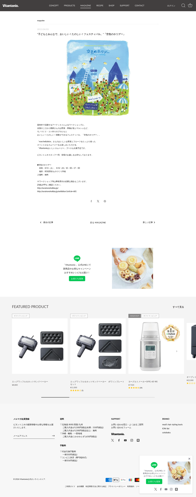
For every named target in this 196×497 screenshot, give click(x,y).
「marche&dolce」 (45, 141)
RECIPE (99, 5)
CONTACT (139, 5)
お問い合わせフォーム (121, 427)
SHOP (111, 5)
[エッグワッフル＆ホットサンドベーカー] (40, 346)
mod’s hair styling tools (172, 424)
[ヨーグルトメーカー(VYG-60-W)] (156, 346)
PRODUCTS (69, 5)
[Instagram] (171, 489)
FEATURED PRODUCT (30, 306)
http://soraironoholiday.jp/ (48, 188)
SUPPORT (124, 5)
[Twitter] (155, 489)
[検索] (183, 6)
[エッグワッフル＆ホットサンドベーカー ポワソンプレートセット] (98, 346)
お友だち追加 (77, 278)
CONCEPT (54, 5)
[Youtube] (166, 489)
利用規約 (130, 486)
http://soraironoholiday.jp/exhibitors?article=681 (57, 191)
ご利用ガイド (70, 486)
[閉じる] (189, 459)
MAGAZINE (85, 5)
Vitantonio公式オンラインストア (32, 479)
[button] (76, 390)
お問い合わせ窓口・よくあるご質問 (127, 424)
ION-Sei (165, 428)
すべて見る (178, 307)
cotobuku (166, 432)
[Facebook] (160, 489)
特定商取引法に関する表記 (96, 486)
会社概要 (80, 486)
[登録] (53, 435)
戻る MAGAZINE (98, 222)
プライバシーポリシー (116, 486)
